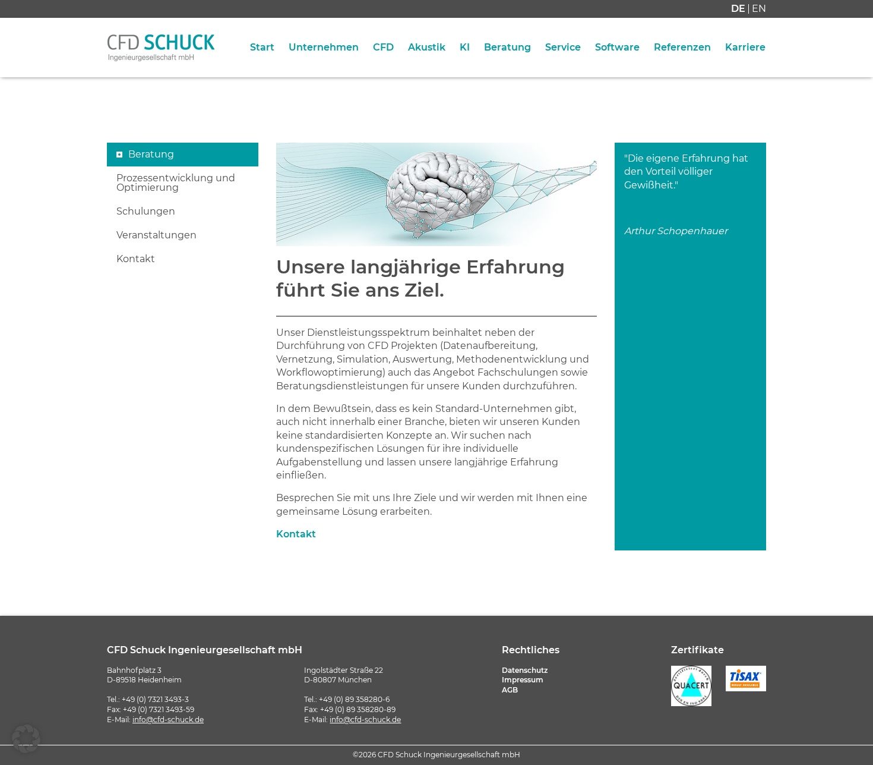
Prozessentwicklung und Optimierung (175, 183)
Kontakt (135, 259)
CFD (383, 47)
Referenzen (682, 47)
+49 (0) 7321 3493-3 (155, 699)
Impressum (522, 679)
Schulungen (145, 211)
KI (465, 47)
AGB (510, 689)
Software (617, 47)
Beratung (507, 47)
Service (563, 47)
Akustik (426, 47)
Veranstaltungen (156, 235)
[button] (26, 739)
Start (262, 47)
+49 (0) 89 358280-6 (354, 699)
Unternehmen (324, 47)
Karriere (745, 47)
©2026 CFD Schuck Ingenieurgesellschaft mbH (436, 754)
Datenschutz (525, 670)
